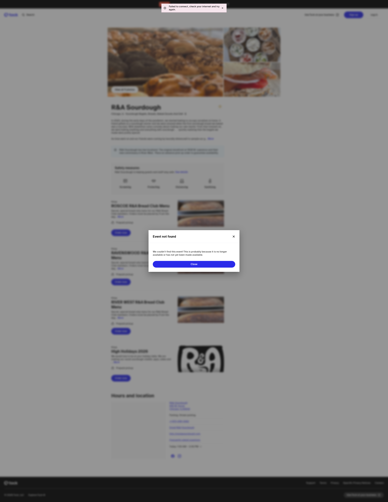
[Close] (233, 236)
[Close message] (222, 8)
